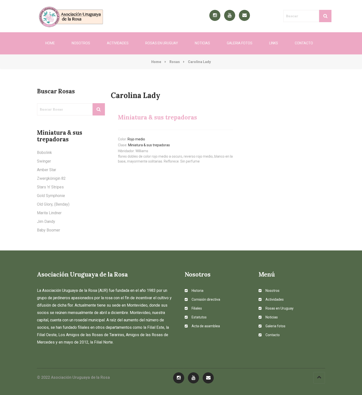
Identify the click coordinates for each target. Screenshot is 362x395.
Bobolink (44, 152)
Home (50, 43)
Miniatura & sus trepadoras (149, 145)
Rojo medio (136, 139)
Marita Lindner (49, 213)
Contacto (304, 43)
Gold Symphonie (51, 195)
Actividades (118, 43)
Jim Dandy (46, 221)
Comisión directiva (205, 299)
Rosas (174, 62)
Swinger (44, 161)
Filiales (196, 308)
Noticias (202, 43)
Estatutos (199, 317)
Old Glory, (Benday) (53, 204)
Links (273, 43)
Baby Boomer (48, 230)
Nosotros (81, 43)
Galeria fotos (239, 43)
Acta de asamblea (205, 326)
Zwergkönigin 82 (51, 178)
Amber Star (46, 169)
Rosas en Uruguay (161, 43)
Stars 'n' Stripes (50, 187)
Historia (197, 291)
